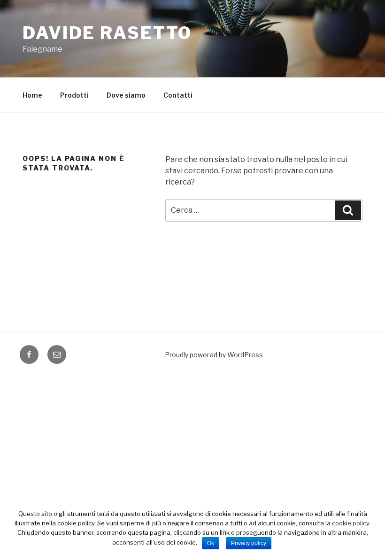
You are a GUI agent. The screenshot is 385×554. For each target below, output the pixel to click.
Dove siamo (126, 95)
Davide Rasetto (107, 33)
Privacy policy (248, 543)
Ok (210, 543)
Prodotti (74, 95)
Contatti (177, 95)
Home (32, 95)
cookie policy (350, 523)
